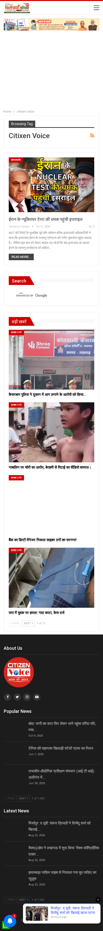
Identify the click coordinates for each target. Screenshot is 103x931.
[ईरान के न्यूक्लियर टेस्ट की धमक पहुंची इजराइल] (51, 184)
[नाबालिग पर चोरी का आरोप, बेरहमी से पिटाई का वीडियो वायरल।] (51, 432)
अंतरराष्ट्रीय (16, 160)
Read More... (21, 257)
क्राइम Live (16, 332)
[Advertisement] (51, 69)
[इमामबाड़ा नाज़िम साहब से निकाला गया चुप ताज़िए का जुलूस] (14, 877)
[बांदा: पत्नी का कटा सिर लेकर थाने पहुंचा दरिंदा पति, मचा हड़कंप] (14, 729)
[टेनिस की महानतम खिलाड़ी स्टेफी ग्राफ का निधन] (14, 753)
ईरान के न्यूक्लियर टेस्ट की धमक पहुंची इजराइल (45, 219)
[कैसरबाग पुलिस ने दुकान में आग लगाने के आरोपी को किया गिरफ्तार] (51, 360)
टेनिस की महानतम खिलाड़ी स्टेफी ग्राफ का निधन (60, 748)
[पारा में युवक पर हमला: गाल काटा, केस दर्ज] (51, 577)
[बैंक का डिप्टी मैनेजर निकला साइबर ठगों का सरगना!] (51, 505)
